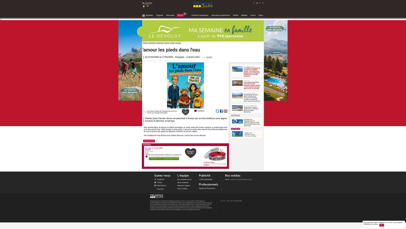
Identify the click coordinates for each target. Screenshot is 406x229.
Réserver (149, 141)
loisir (172, 43)
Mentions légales (183, 186)
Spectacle (152, 43)
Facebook (160, 179)
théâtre (178, 43)
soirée (145, 43)
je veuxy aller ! (185, 112)
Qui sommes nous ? (184, 179)
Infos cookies (182, 189)
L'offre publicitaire (205, 179)
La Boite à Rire (193, 57)
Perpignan (179, 57)
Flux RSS (160, 189)
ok (381, 225)
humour (167, 43)
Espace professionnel (207, 188)
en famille (160, 43)
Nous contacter (183, 183)
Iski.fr (238, 179)
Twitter (159, 183)
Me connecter (147, 3)
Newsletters (161, 186)
